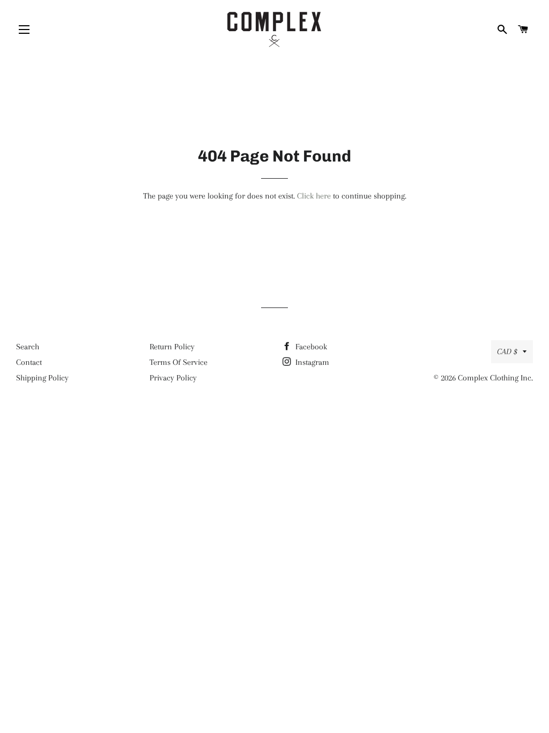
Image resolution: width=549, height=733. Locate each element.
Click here (314, 196)
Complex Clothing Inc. (495, 378)
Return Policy (172, 346)
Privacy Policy (173, 378)
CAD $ (507, 351)
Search (27, 346)
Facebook (310, 346)
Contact (29, 362)
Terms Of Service (178, 362)
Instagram (311, 362)
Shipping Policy (42, 378)
